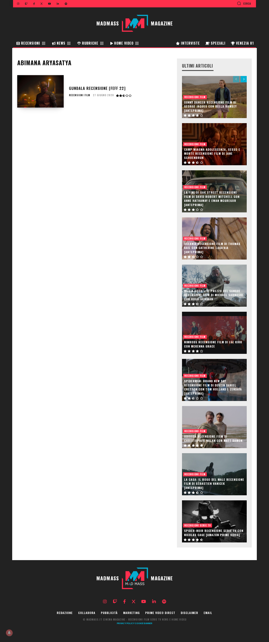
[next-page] (244, 79)
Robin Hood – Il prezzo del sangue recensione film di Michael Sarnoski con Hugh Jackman (213, 295)
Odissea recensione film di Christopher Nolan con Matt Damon (213, 438)
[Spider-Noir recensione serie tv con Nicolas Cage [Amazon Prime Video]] (214, 521)
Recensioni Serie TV (197, 525)
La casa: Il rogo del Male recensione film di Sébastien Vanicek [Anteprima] (214, 483)
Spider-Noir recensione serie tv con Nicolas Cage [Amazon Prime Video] (213, 532)
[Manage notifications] (9, 632)
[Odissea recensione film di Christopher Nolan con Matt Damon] (214, 427)
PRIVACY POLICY (125, 623)
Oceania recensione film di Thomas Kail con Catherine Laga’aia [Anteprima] (212, 247)
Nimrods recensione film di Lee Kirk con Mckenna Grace (213, 344)
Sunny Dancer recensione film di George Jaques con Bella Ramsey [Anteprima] (210, 106)
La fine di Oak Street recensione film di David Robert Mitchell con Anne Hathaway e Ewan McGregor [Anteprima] (212, 198)
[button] (244, 3)
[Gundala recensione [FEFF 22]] (40, 91)
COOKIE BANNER (143, 623)
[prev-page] (236, 79)
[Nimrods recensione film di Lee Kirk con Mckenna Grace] (214, 333)
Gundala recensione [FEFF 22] (97, 88)
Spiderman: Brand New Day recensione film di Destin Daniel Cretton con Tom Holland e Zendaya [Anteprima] (213, 387)
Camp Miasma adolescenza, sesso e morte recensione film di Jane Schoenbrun (212, 153)
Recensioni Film (79, 95)
